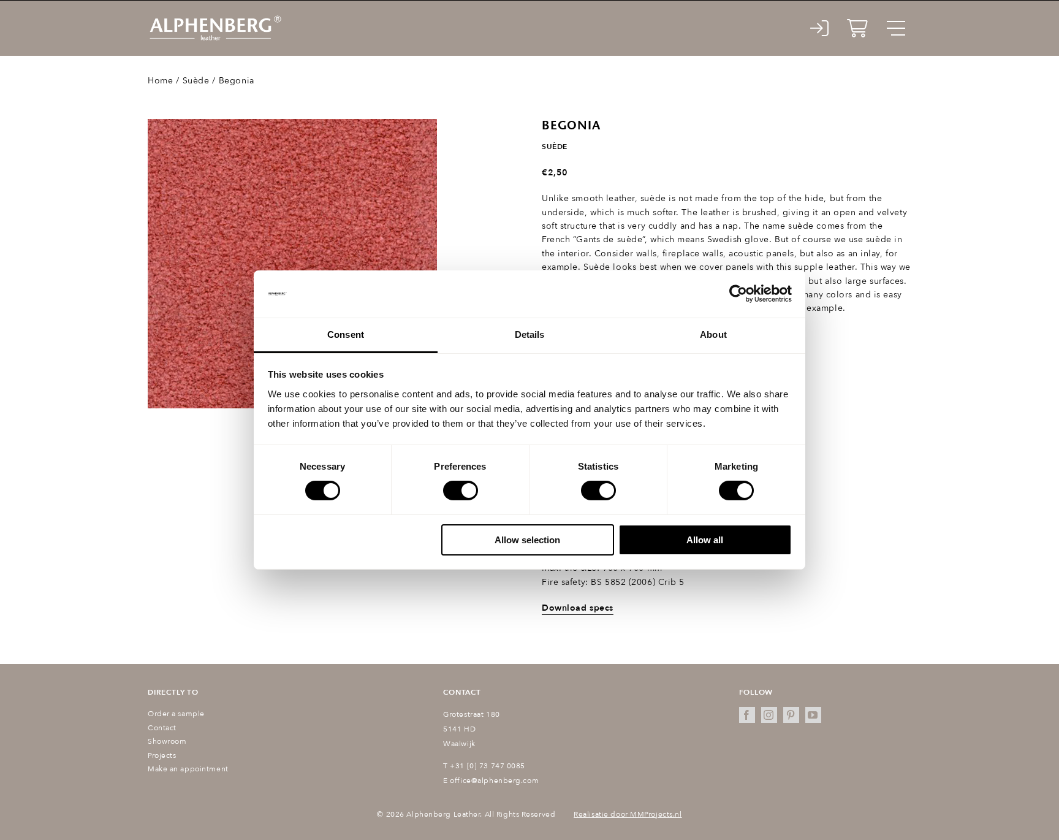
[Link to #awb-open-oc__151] (896, 28)
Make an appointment (188, 769)
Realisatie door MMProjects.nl (627, 814)
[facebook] (747, 715)
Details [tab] (530, 334)
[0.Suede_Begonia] (292, 263)
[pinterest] (791, 715)
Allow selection (527, 540)
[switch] (460, 490)
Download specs (577, 608)
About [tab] (713, 334)
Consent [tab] (345, 334)
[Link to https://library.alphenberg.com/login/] (819, 28)
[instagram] (769, 715)
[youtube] (813, 715)
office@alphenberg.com (494, 780)
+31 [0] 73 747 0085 (487, 766)
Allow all (704, 540)
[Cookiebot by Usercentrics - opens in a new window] (738, 293)
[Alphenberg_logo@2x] (215, 18)
